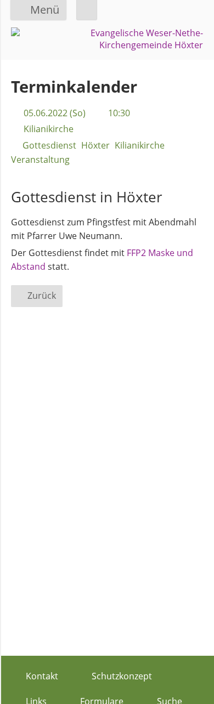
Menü (44, 9)
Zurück (41, 295)
